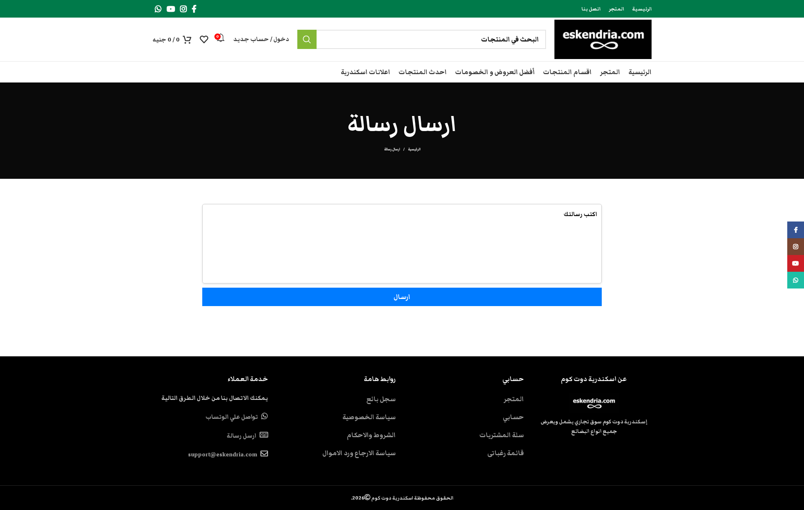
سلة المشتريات (501, 435)
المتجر (514, 399)
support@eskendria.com (222, 454)
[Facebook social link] (194, 9)
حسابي (513, 417)
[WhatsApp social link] (158, 9)
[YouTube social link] (171, 9)
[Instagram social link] (183, 9)
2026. (402, 498)
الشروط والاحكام (371, 435)
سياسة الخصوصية (369, 417)
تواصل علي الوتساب (232, 417)
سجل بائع (381, 399)
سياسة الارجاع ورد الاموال (359, 453)
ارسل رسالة (241, 435)
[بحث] (307, 39)
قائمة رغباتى (505, 453)
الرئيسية (414, 149)
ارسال (402, 297)
